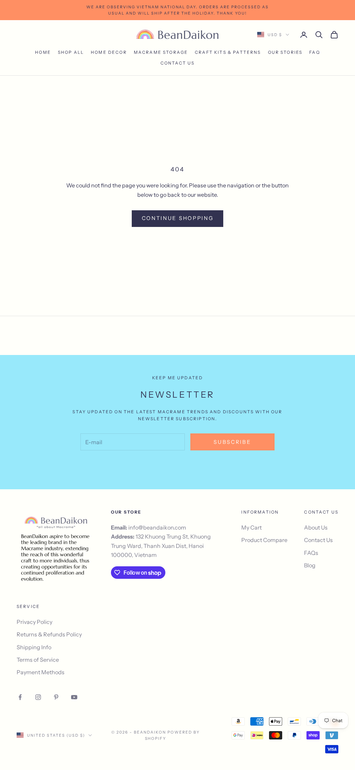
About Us (316, 527)
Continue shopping (178, 218)
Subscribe (232, 442)
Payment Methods (40, 672)
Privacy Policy (34, 621)
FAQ (314, 52)
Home (43, 52)
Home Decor (109, 52)
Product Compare (264, 539)
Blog (309, 565)
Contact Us (178, 63)
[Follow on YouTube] (74, 697)
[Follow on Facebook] (20, 697)
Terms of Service (38, 659)
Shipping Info (34, 647)
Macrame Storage (161, 52)
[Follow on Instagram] (38, 697)
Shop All (71, 52)
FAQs (311, 552)
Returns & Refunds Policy (49, 634)
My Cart (251, 527)
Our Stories (285, 52)
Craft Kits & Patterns (228, 52)
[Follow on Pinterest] (56, 697)
